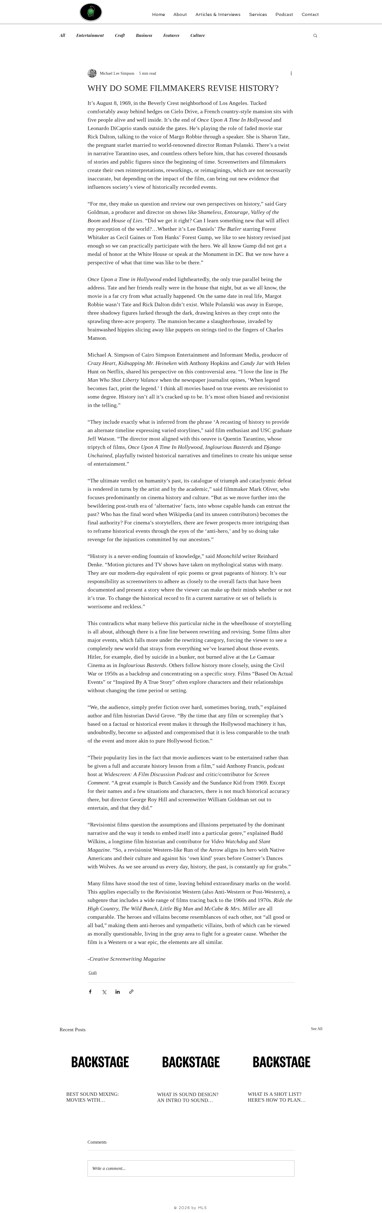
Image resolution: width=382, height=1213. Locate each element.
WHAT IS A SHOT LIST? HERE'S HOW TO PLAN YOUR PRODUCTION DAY (278, 1097)
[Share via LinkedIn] (117, 991)
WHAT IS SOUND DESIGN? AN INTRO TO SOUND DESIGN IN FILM (187, 1097)
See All (316, 1029)
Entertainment (90, 35)
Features (171, 35)
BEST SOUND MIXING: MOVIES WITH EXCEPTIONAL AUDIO (92, 1097)
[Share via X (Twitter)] (104, 991)
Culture (197, 35)
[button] (315, 35)
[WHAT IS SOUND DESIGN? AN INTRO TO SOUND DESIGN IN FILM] (191, 1062)
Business (144, 35)
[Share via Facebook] (90, 991)
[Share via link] (131, 991)
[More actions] (291, 73)
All (62, 35)
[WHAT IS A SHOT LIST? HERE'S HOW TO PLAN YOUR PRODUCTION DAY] (281, 1062)
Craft (120, 35)
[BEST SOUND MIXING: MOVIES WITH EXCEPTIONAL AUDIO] (100, 1062)
